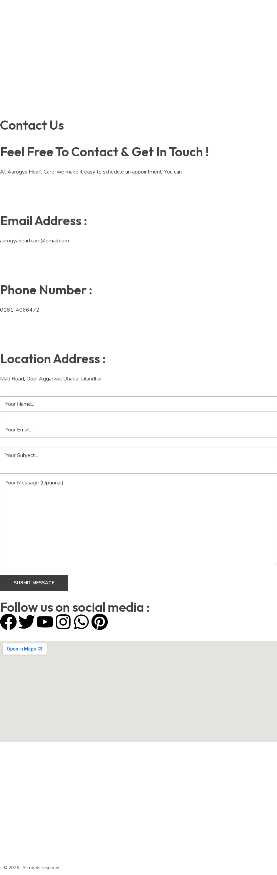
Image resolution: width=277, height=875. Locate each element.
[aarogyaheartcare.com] (30, 58)
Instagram (86, 50)
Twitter (83, 23)
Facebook (86, 36)
